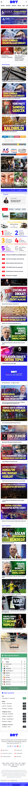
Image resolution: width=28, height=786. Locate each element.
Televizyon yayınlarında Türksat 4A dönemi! (21, 233)
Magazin (24, 763)
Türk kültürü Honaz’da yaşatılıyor (14, 267)
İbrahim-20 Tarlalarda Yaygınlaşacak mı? (11, 323)
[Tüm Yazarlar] (25, 194)
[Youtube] (18, 746)
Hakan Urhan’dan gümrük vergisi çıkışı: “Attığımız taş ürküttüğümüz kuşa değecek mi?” (13, 403)
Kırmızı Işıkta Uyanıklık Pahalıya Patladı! (11, 422)
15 (26, 45)
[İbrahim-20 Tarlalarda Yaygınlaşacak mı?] (14, 314)
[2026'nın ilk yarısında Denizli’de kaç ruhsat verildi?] (14, 471)
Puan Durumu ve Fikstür (7, 753)
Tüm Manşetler (19, 753)
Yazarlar (17, 765)
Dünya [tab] (24, 209)
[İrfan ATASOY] (6, 200)
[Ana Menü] (1, 2)
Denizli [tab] (5, 209)
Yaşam (6, 246)
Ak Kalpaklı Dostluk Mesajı (22, 241)
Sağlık (6, 238)
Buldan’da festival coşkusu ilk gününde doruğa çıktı (14, 521)
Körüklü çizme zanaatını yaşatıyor (14, 271)
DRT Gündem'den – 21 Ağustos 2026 (10, 382)
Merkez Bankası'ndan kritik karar (14, 263)
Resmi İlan (22, 765)
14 (24, 45)
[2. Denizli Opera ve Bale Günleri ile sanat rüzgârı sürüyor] (14, 491)
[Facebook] (8, 746)
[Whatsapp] (20, 746)
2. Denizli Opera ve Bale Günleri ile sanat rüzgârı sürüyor (13, 501)
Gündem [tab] (11, 209)
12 (21, 45)
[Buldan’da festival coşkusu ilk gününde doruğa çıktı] (14, 511)
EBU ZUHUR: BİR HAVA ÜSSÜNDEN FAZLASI (16, 201)
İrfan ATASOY (14, 198)
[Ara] (26, 2)
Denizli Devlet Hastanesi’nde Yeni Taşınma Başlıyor (8, 241)
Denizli (2, 5)
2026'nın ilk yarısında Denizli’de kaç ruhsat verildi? (13, 481)
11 (19, 45)
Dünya (19, 5)
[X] (10, 746)
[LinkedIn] (15, 746)
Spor (23, 5)
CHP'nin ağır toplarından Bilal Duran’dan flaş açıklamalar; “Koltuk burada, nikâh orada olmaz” (8, 233)
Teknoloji (21, 230)
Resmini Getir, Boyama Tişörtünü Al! (10, 304)
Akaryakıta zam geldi (11, 275)
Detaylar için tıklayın (14, 688)
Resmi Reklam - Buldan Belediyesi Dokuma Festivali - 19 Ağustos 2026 (22, 249)
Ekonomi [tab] (18, 209)
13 (22, 45)
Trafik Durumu (19, 750)
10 (17, 45)
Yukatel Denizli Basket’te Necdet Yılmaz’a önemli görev (13, 343)
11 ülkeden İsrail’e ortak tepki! (9, 363)
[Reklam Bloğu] (14, 12)
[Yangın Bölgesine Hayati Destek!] (14, 452)
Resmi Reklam (21, 246)
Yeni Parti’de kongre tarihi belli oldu (15, 259)
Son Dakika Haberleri (6, 756)
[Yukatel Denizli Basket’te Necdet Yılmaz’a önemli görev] (14, 333)
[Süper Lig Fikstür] (25, 693)
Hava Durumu (5, 750)
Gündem (8, 5)
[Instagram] (13, 746)
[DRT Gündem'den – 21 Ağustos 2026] (14, 373)
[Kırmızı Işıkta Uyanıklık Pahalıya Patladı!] (14, 413)
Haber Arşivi (18, 756)
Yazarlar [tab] (5, 194)
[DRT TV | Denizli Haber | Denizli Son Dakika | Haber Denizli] (14, 1)
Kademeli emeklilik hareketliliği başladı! (16, 255)
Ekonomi (14, 5)
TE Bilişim (8, 780)
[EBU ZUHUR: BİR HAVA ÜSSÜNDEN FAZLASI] (14, 432)
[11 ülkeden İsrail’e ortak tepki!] (14, 354)
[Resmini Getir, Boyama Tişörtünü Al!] (14, 294)
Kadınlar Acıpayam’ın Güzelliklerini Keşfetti (8, 249)
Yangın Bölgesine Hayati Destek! (9, 461)
